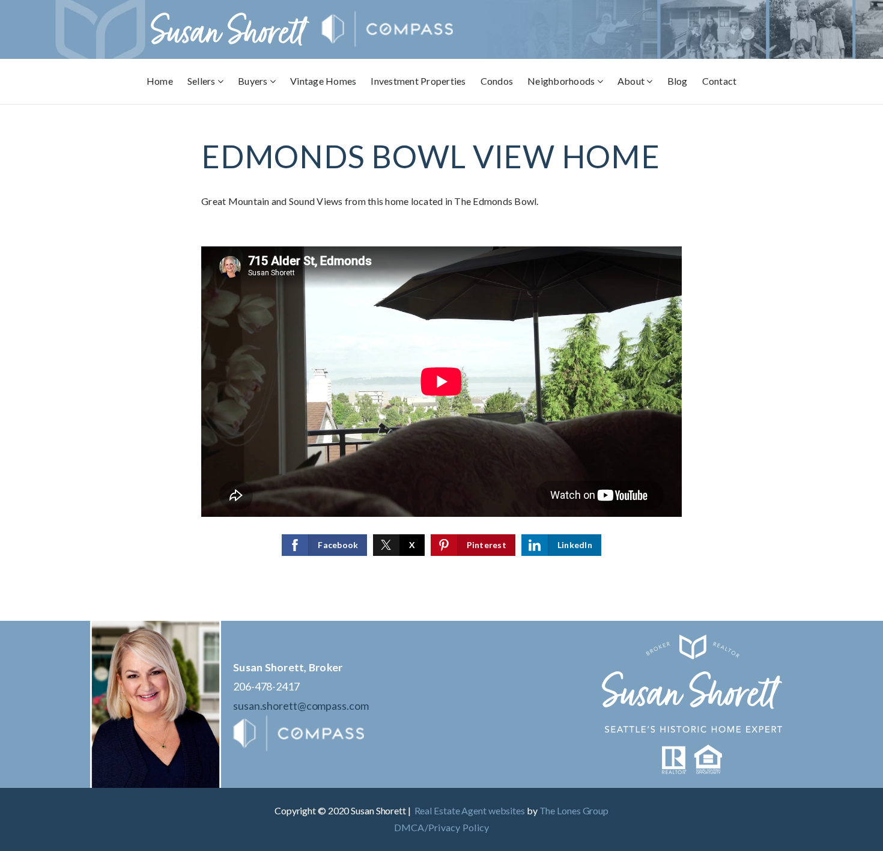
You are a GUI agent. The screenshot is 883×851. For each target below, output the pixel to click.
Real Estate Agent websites (469, 810)
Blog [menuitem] (677, 81)
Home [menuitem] (160, 81)
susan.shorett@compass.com (301, 705)
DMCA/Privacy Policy (442, 827)
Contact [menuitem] (719, 81)
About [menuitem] (632, 81)
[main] (441, 363)
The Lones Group (574, 810)
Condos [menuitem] (497, 81)
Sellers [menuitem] (202, 81)
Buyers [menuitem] (254, 81)
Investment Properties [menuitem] (418, 81)
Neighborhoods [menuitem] (562, 81)
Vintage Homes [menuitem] (323, 81)
